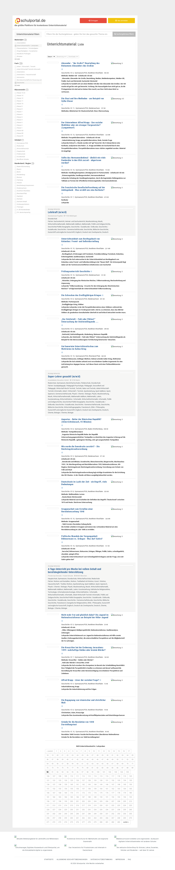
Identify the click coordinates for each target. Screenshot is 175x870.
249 (95, 814)
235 (101, 810)
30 (107, 755)
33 (122, 755)
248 (89, 814)
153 (59, 789)
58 (67, 764)
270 (130, 818)
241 (48, 814)
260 (71, 818)
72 (47, 768)
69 (122, 764)
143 (89, 784)
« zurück (50, 751)
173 (89, 793)
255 (130, 814)
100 (98, 772)
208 (118, 801)
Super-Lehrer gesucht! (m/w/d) (64, 376)
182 (54, 797)
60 (77, 764)
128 (89, 780)
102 (109, 772)
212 (54, 805)
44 (87, 759)
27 (92, 755)
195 (130, 797)
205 (101, 801)
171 (77, 793)
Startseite (48, 859)
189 (95, 797)
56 (57, 764)
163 (118, 789)
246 (77, 814)
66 (107, 764)
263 (89, 818)
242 (54, 814)
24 (77, 755)
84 (107, 768)
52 (127, 759)
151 (48, 789)
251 (107, 814)
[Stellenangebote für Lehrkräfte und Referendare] (37, 836)
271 (48, 822)
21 (62, 755)
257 (54, 818)
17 (129, 751)
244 (65, 814)
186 (77, 797)
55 (52, 764)
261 (77, 818)
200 (71, 801)
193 (118, 797)
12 (104, 751)
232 (83, 810)
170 (71, 793)
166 (48, 793)
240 (130, 810)
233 (89, 810)
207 (112, 801)
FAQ (129, 859)
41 (72, 759)
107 (54, 776)
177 (112, 793)
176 (107, 793)
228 (59, 810)
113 (89, 776)
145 (101, 784)
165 (130, 789)
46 (97, 759)
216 (77, 805)
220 (101, 805)
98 (87, 772)
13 (109, 751)
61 (82, 764)
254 (124, 814)
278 (89, 822)
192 (112, 797)
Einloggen (94, 21)
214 (65, 805)
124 (65, 780)
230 (71, 810)
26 (87, 755)
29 (102, 755)
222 (112, 805)
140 (71, 784)
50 (117, 759)
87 (122, 768)
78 (77, 768)
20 (57, 755)
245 (71, 814)
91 (52, 772)
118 (118, 776)
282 (112, 822)
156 (77, 789)
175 (101, 793)
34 (127, 755)
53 (132, 759)
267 (112, 818)
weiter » (126, 822)
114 (95, 776)
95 (72, 772)
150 (130, 784)
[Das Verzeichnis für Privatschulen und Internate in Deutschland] (87, 845)
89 (132, 768)
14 (114, 751)
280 (101, 822)
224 (124, 805)
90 (47, 772)
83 (102, 768)
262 (83, 818)
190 (101, 797)
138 (59, 784)
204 (95, 801)
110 (71, 776)
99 (92, 772)
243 (59, 814)
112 (83, 776)
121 (48, 780)
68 (117, 764)
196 (48, 801)
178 (118, 793)
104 (121, 772)
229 (65, 810)
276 (77, 822)
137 (54, 784)
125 (71, 780)
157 (83, 789)
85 (112, 768)
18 (47, 755)
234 (95, 810)
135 (130, 780)
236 (107, 810)
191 (107, 797)
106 (48, 776)
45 (92, 759)
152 (54, 789)
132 (112, 780)
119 (124, 776)
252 (112, 814)
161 (107, 789)
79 (82, 768)
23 (72, 755)
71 (132, 764)
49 (112, 759)
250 (101, 814)
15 (119, 751)
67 (112, 764)
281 (107, 822)
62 (87, 764)
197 (54, 801)
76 (67, 768)
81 (92, 768)
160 (101, 789)
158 (89, 789)
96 (77, 772)
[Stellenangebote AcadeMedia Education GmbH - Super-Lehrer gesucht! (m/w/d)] (126, 373)
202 (83, 801)
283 (118, 822)
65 (102, 764)
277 (83, 822)
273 (59, 822)
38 (57, 759)
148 (118, 784)
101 (103, 772)
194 (124, 797)
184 (65, 797)
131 (107, 780)
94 (67, 772)
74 (57, 768)
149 (124, 784)
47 (102, 759)
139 (65, 784)
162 (112, 789)
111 (77, 776)
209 (124, 801)
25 (82, 755)
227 (54, 810)
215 (71, 805)
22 (67, 755)
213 (59, 805)
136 (48, 784)
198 (59, 801)
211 (48, 805)
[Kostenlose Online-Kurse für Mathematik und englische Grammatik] (87, 836)
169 (65, 793)
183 (59, 797)
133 (118, 780)
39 (62, 759)
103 (115, 772)
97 (82, 772)
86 (117, 768)
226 (48, 810)
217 (83, 805)
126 (77, 780)
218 (89, 805)
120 (130, 776)
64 (97, 764)
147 (112, 784)
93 (62, 772)
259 (65, 818)
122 (54, 780)
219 (95, 805)
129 (95, 780)
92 (57, 772)
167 (54, 793)
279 (95, 822)
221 (107, 805)
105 (127, 772)
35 (132, 755)
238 (118, 810)
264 (95, 818)
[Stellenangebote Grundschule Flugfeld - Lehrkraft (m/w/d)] (126, 208)
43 (82, 759)
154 (65, 789)
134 (124, 780)
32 (117, 755)
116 (107, 776)
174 (95, 793)
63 (92, 764)
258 (59, 818)
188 (89, 797)
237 (112, 810)
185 (71, 797)
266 (107, 818)
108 (59, 776)
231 (77, 810)
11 (99, 751)
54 (47, 764)
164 (124, 789)
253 (118, 814)
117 (112, 776)
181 (48, 797)
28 (97, 755)
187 (83, 797)
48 (107, 759)
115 (101, 776)
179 (124, 793)
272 (54, 822)
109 (65, 776)
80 (87, 768)
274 (65, 822)
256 (48, 818)
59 (72, 764)
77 (72, 768)
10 (94, 751)
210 (130, 801)
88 (127, 768)
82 (97, 768)
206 (107, 801)
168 (59, 793)
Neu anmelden (122, 21)
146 (107, 784)
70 (127, 764)
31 (112, 755)
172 (83, 793)
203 (89, 801)
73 (52, 768)
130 (101, 780)
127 (83, 780)
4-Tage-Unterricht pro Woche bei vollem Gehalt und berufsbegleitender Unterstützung (74, 570)
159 (95, 789)
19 (52, 755)
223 (118, 805)
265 (101, 818)
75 (62, 768)
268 (118, 818)
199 (65, 801)
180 (130, 793)
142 (83, 784)
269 (124, 818)
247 (83, 814)
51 (122, 759)
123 (59, 780)
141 (77, 784)
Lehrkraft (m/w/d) (57, 212)
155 (71, 789)
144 (95, 784)
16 (124, 751)
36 (47, 759)
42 (77, 759)
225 (130, 805)
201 (77, 801)
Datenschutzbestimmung (101, 859)
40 (67, 759)
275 (71, 822)
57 (62, 764)
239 (124, 810)
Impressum (120, 859)
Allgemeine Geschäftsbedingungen (72, 859)
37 (52, 759)
